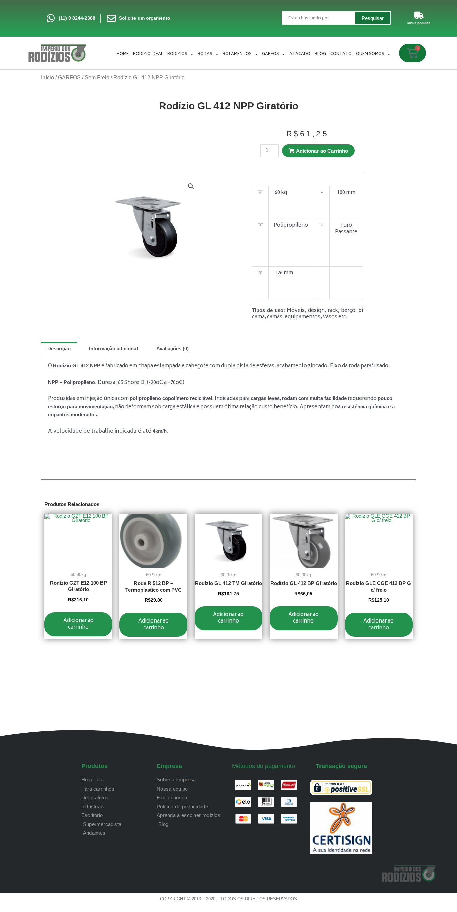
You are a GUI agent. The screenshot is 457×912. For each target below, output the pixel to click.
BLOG (320, 54)
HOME (123, 54)
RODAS (205, 54)
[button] (191, 186)
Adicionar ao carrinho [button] (78, 624)
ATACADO (299, 54)
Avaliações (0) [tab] (172, 348)
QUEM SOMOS (370, 54)
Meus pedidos (418, 23)
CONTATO (341, 54)
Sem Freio (97, 77)
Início (47, 77)
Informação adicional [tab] (113, 348)
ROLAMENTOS (237, 54)
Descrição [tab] (59, 348)
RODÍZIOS (177, 54)
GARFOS (270, 54)
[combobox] (318, 18)
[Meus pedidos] (419, 15)
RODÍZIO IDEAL (148, 54)
